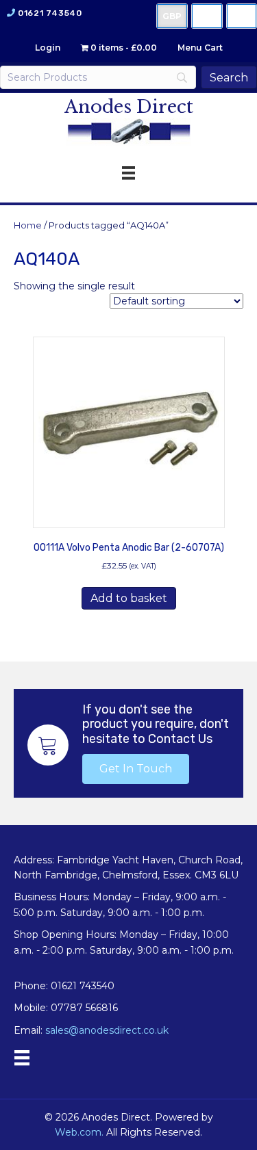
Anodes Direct (128, 107)
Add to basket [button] (128, 598)
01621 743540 (50, 13)
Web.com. (79, 1132)
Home (28, 225)
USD (207, 16)
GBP (172, 16)
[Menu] (22, 1058)
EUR (241, 16)
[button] (135, 769)
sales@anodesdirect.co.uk (107, 1030)
